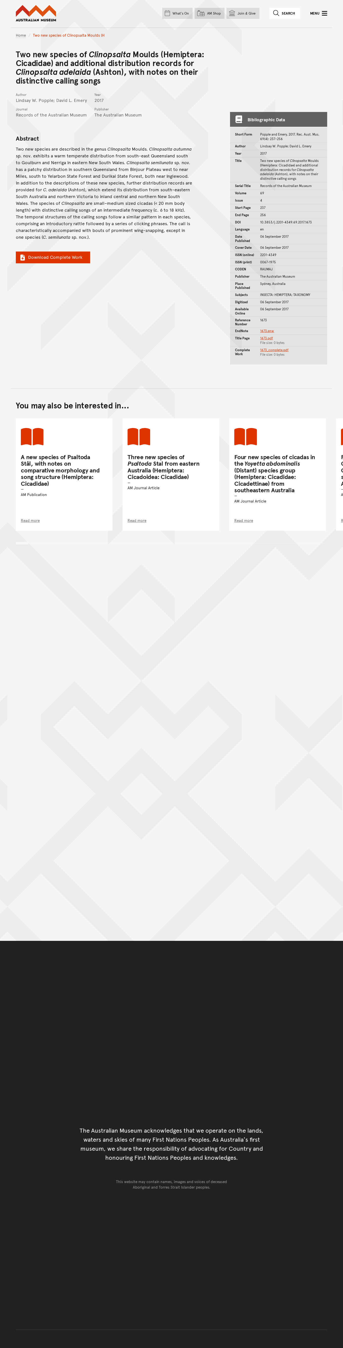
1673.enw (267, 331)
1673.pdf (266, 338)
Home (21, 35)
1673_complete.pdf (274, 350)
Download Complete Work (55, 257)
